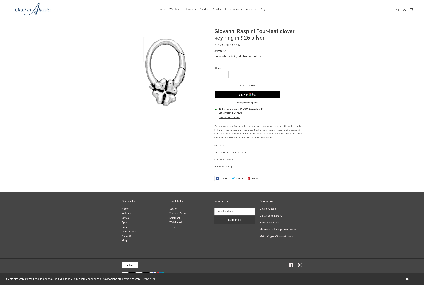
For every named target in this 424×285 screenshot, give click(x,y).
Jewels (126, 217)
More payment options (247, 102)
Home (125, 208)
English (129, 265)
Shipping (232, 56)
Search (173, 208)
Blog (124, 240)
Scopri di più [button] (149, 279)
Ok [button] (407, 279)
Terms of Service (178, 213)
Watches (126, 213)
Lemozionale (129, 231)
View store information (229, 117)
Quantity (219, 68)
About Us (127, 236)
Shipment (174, 217)
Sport (125, 222)
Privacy (173, 227)
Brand (125, 227)
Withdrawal (175, 222)
